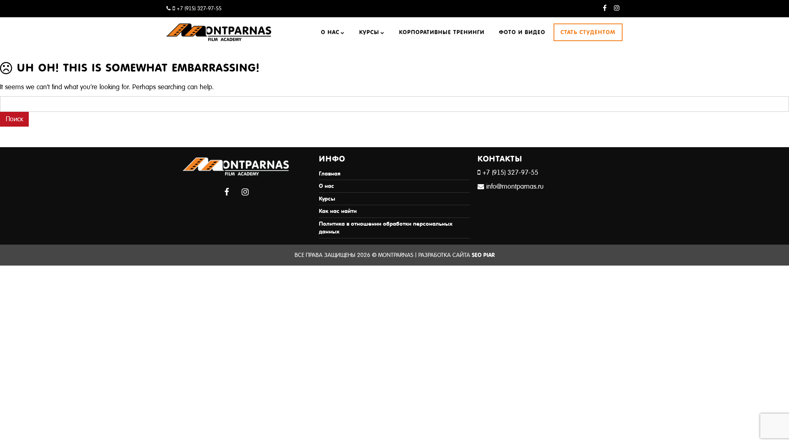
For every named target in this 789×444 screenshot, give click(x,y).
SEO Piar (483, 255)
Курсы (369, 32)
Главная (329, 174)
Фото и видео (522, 32)
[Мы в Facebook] (605, 8)
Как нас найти (338, 211)
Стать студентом (588, 32)
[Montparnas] (218, 28)
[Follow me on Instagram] (616, 8)
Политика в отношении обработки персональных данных (385, 228)
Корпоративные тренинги (441, 32)
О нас (330, 32)
